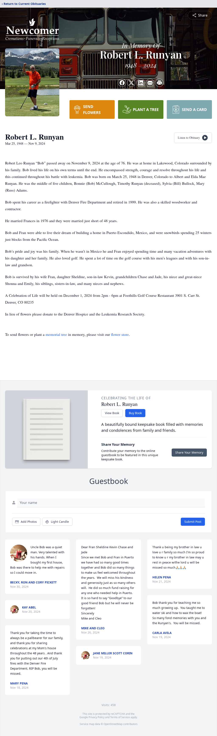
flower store (120, 334)
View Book (112, 413)
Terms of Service (120, 717)
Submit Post (192, 522)
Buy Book (135, 413)
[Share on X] (131, 83)
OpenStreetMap (113, 724)
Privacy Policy (96, 717)
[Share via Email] (150, 83)
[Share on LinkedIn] (141, 83)
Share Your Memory (189, 452)
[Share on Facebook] (122, 83)
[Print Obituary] (159, 83)
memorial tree (56, 334)
